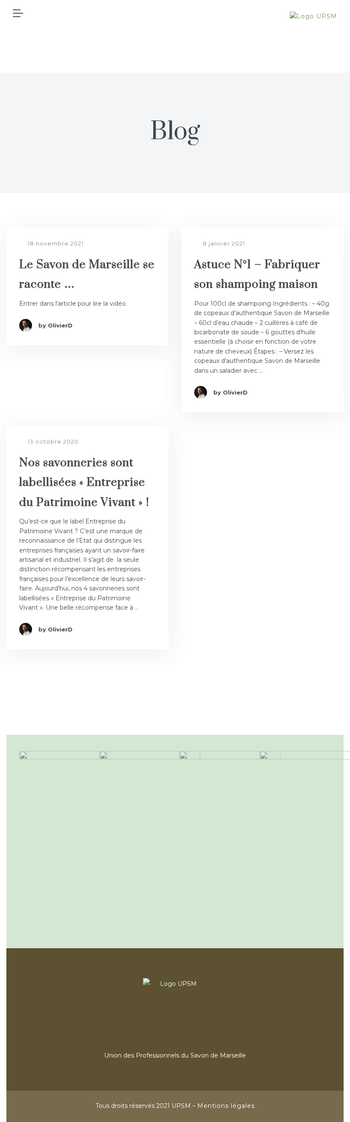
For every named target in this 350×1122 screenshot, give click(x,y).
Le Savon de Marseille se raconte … (87, 274)
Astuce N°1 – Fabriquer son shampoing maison (257, 274)
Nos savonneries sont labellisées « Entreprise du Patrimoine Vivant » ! (84, 483)
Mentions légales (226, 1106)
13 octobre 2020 (52, 441)
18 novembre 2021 (55, 243)
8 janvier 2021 (223, 243)
